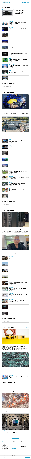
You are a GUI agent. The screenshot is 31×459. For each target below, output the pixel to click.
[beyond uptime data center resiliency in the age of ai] (15, 400)
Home (10, 52)
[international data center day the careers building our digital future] (5, 72)
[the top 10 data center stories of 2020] (5, 196)
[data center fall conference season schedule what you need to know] (5, 283)
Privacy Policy (3, 457)
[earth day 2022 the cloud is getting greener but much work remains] (5, 47)
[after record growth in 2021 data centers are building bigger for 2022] (5, 60)
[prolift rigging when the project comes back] (15, 124)
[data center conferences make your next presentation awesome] (5, 301)
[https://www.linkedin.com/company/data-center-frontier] (23, 446)
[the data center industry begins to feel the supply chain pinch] (5, 66)
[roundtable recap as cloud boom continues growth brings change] (5, 23)
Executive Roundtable (12, 64)
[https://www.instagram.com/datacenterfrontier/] (22, 446)
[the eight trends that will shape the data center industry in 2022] (5, 153)
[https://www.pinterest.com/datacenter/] (24, 446)
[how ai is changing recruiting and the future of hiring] (15, 242)
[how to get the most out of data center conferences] (5, 307)
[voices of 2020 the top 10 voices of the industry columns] (5, 190)
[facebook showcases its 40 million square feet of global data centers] (5, 165)
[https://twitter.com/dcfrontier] (25, 446)
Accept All (27, 457)
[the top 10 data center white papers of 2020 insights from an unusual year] (5, 184)
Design (10, 188)
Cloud (10, 58)
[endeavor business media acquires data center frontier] (5, 78)
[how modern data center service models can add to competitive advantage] (15, 101)
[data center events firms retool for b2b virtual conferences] (5, 258)
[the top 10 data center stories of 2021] (5, 159)
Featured (10, 182)
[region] (15, 457)
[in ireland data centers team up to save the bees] (5, 276)
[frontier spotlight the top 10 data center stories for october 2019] (5, 264)
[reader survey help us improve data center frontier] (5, 313)
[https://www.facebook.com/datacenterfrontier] (21, 446)
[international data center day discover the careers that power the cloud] (5, 178)
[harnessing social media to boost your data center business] (5, 377)
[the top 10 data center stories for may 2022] (5, 41)
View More (27, 92)
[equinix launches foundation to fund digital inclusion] (5, 29)
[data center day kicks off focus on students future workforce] (5, 270)
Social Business (11, 21)
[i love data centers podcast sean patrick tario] (5, 295)
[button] (2, 2)
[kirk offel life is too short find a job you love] (5, 147)
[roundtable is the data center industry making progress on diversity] (5, 35)
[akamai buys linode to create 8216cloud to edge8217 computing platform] (5, 141)
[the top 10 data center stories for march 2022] (5, 54)
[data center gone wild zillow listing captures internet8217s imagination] (5, 172)
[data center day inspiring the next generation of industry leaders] (5, 289)
